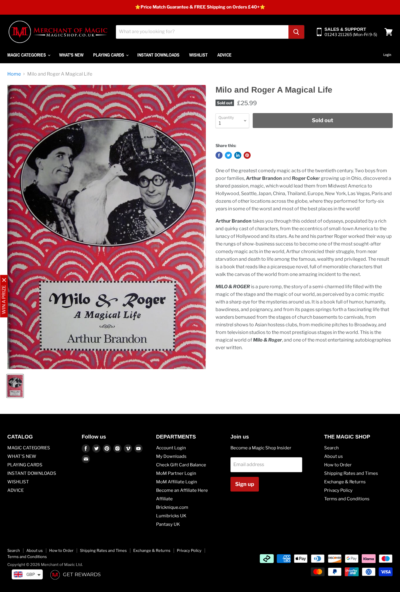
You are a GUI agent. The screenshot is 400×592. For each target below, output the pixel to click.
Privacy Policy (338, 490)
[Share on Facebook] (219, 155)
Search (331, 448)
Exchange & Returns (345, 481)
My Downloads (171, 456)
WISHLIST (198, 55)
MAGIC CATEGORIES (27, 55)
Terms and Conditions (347, 498)
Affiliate (164, 498)
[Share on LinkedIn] (237, 155)
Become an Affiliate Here (182, 490)
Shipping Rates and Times (351, 473)
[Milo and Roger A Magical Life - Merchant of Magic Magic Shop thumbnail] (15, 385)
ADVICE (224, 55)
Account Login (171, 448)
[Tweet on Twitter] (228, 155)
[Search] (296, 32)
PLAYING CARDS (109, 55)
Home (14, 74)
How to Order (338, 465)
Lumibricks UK (171, 515)
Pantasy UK (168, 524)
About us (333, 456)
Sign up (244, 484)
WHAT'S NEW (71, 55)
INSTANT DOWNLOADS (158, 55)
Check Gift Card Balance (181, 465)
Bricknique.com (172, 507)
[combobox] (202, 32)
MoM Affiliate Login (176, 481)
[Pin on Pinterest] (247, 155)
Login (387, 54)
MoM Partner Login (176, 473)
